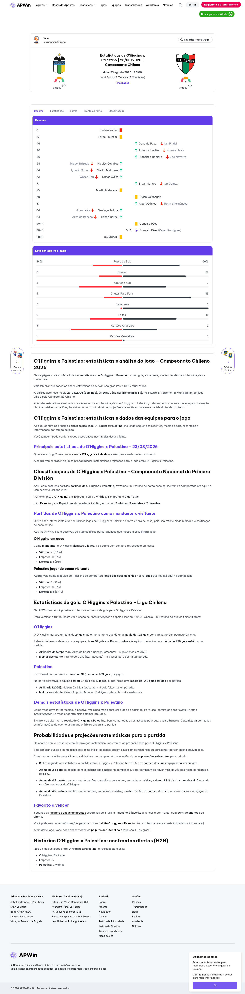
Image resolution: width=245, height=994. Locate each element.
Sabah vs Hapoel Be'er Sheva (27, 902)
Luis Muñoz (110, 237)
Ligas (103, 5)
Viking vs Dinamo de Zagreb (26, 921)
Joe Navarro (178, 157)
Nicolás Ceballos (107, 163)
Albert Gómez (147, 203)
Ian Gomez (171, 183)
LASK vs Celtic (18, 906)
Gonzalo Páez (147, 143)
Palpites (39, 5)
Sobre (102, 902)
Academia (152, 5)
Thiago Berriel (109, 217)
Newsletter (105, 911)
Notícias (168, 5)
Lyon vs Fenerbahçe (21, 916)
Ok (215, 985)
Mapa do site (106, 935)
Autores (103, 906)
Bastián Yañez (109, 130)
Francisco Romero (150, 157)
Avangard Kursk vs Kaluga (66, 906)
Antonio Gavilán (149, 150)
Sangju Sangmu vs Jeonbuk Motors (71, 916)
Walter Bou (87, 177)
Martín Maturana (107, 170)
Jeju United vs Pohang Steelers (69, 921)
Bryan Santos (147, 183)
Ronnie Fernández (175, 203)
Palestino (46, 503)
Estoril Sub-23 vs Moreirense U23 (70, 902)
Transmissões (133, 5)
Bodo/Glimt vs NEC (20, 911)
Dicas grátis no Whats (214, 14)
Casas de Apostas (63, 5)
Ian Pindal (170, 143)
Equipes (115, 5)
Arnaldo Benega (82, 217)
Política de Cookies (109, 926)
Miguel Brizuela (80, 163)
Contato (103, 916)
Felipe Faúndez (108, 136)
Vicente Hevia (175, 150)
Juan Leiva (83, 210)
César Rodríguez (169, 230)
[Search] (180, 5)
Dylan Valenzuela (151, 197)
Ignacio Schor (80, 170)
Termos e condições (110, 931)
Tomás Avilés (110, 177)
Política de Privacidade (111, 921)
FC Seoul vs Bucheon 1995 (66, 911)
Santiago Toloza (108, 210)
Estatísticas (85, 5)
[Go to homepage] (20, 5)
